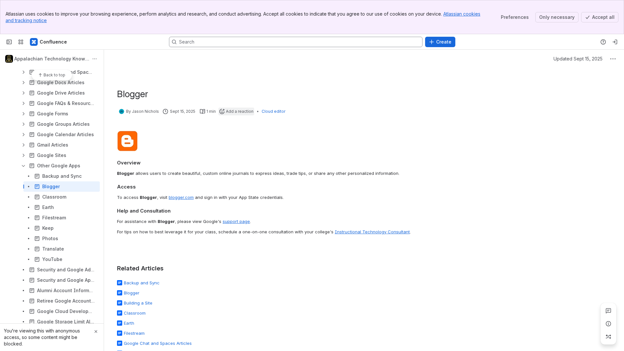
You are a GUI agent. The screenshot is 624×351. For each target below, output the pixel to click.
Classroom (135, 313)
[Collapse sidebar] (9, 42)
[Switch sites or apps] (21, 42)
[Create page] (608, 337)
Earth (129, 323)
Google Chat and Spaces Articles (158, 343)
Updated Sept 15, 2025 (578, 58)
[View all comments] (608, 311)
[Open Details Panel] (608, 323)
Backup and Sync (142, 282)
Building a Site (138, 303)
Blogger (131, 292)
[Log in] (615, 42)
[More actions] (94, 59)
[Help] (603, 42)
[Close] (96, 331)
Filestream (134, 333)
